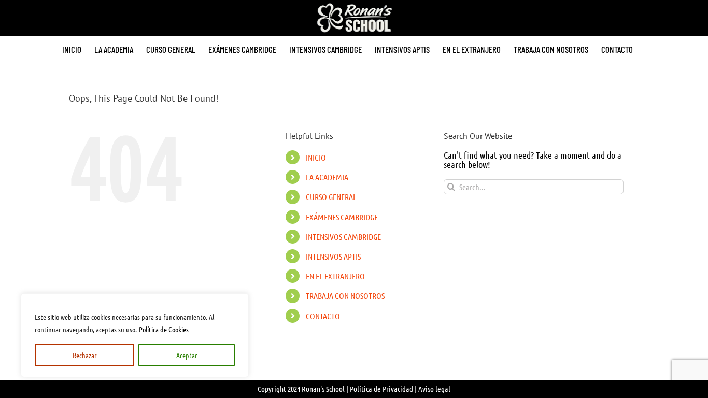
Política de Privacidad (381, 388)
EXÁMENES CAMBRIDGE (342, 217)
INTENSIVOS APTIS (333, 256)
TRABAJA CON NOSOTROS (345, 296)
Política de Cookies (164, 329)
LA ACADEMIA (327, 177)
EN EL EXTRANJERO (335, 276)
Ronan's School (323, 388)
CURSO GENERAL (331, 197)
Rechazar (85, 355)
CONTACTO (323, 316)
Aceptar (186, 355)
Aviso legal (434, 388)
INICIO (316, 157)
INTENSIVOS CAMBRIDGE (343, 236)
